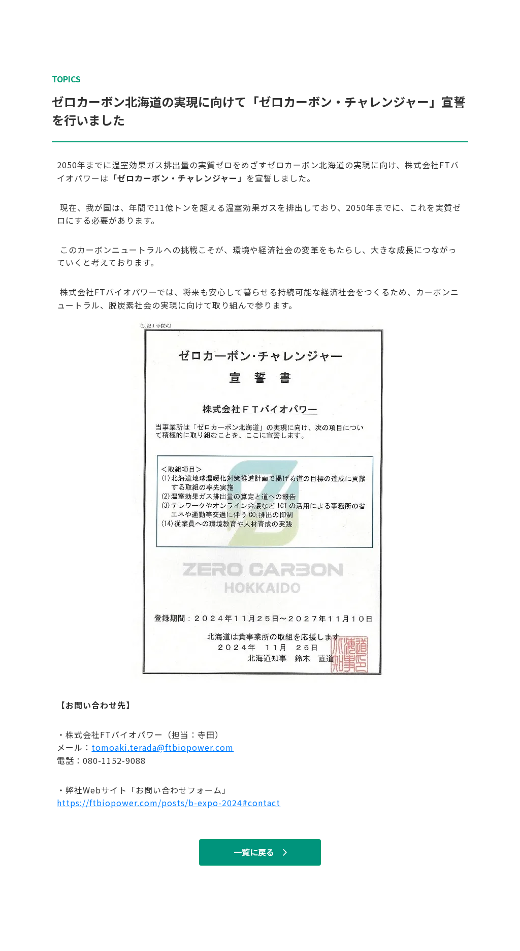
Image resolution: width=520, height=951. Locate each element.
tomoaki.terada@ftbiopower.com (162, 747)
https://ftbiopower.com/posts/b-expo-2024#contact (168, 802)
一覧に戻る (254, 852)
